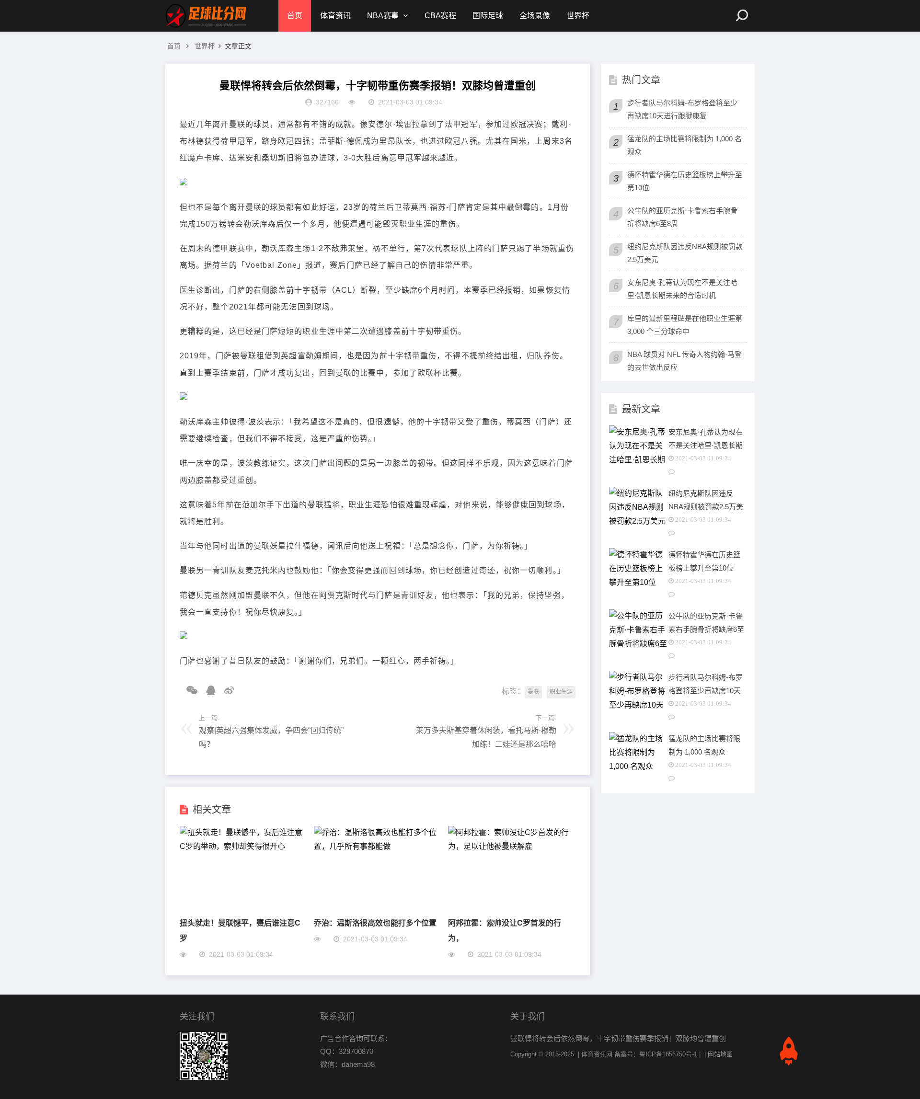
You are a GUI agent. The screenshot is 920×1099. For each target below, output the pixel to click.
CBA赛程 (440, 15)
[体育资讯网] (206, 16)
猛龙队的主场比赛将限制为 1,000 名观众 (684, 145)
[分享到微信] (188, 690)
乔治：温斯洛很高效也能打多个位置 (375, 922)
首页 (294, 15)
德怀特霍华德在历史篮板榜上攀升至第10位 (684, 181)
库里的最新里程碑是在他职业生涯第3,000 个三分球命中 (684, 324)
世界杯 (577, 15)
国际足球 (487, 15)
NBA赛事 (383, 15)
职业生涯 (561, 691)
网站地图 (720, 1054)
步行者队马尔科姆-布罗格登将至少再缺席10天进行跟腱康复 (682, 109)
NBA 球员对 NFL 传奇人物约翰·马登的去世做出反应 (684, 360)
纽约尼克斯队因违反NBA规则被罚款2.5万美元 (685, 252)
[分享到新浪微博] (226, 690)
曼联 (533, 691)
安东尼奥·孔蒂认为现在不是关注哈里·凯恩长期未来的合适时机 (682, 288)
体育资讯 (335, 15)
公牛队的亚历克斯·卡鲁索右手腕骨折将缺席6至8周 (682, 217)
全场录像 (534, 15)
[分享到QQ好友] (207, 690)
